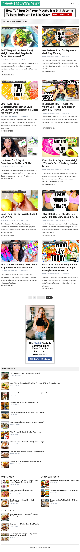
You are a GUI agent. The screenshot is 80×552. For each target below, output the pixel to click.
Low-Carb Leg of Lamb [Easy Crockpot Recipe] (25, 373)
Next (49, 298)
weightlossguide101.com (42, 547)
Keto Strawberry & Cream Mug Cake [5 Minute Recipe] (27, 442)
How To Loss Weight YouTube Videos (14, 28)
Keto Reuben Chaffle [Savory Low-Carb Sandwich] (25, 461)
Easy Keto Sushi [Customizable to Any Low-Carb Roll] (27, 422)
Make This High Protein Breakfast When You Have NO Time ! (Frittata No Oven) (35, 383)
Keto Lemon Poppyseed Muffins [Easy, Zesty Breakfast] (27, 412)
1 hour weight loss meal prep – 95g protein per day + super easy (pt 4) (23, 534)
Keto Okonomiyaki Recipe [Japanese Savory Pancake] (27, 451)
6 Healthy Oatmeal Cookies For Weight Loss (24, 402)
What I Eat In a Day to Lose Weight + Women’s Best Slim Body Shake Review (60, 163)
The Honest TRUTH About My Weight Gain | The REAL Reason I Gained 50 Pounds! (59, 107)
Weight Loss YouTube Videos (9, 59)
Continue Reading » (7, 74)
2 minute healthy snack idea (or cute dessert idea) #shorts (29, 393)
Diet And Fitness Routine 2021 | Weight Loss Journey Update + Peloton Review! (24, 481)
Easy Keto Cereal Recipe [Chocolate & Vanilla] (24, 524)
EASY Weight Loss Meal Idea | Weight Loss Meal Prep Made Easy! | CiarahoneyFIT (17, 53)
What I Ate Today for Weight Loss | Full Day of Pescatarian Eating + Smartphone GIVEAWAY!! (60, 267)
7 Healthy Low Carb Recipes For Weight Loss (64, 490)
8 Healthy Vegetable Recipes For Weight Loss (64, 480)
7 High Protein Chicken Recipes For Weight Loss (25, 432)
